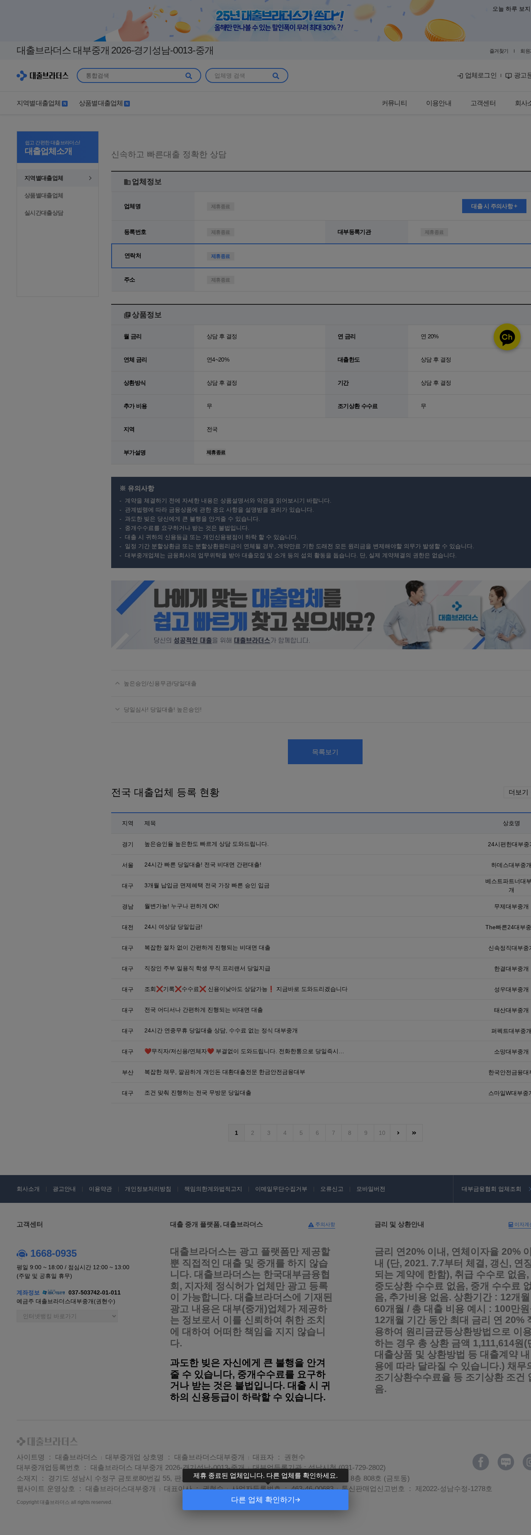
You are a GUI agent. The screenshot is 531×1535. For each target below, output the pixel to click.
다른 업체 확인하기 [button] (263, 1500)
